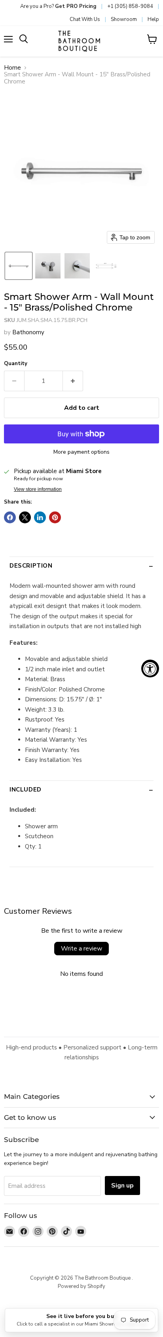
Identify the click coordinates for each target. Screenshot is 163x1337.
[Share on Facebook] (10, 517)
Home (12, 67)
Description (31, 566)
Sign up (122, 1185)
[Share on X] (25, 517)
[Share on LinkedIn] (40, 517)
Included (25, 789)
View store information (38, 489)
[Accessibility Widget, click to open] (150, 669)
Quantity (15, 364)
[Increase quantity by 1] (73, 381)
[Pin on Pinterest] (55, 517)
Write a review (81, 948)
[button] (18, 265)
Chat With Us (85, 19)
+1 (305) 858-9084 (130, 6)
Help (153, 19)
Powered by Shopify (81, 1286)
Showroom (124, 19)
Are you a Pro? (58, 6)
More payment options (81, 452)
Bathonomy (28, 332)
